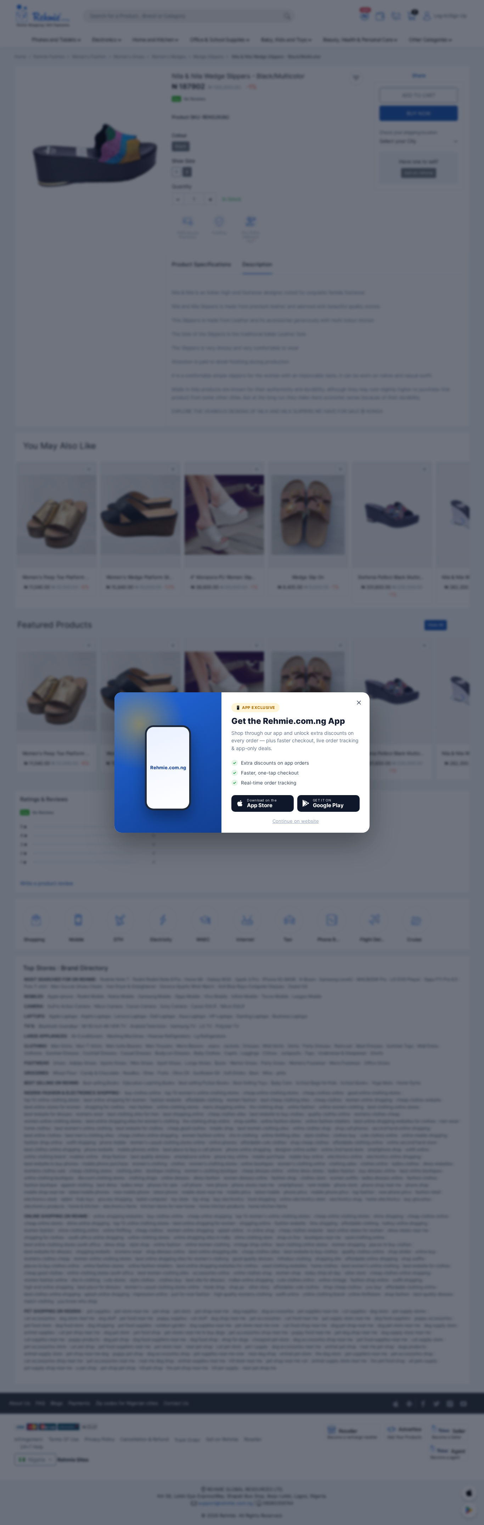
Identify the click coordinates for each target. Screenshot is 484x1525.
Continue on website (295, 821)
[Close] (359, 703)
